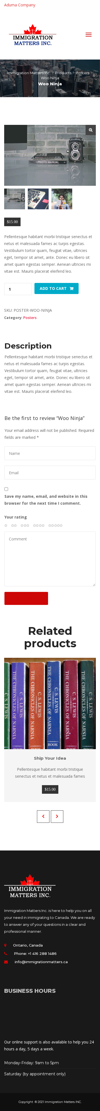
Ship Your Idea (50, 758)
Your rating (15, 517)
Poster (30, 317)
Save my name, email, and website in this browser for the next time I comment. (46, 500)
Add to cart (53, 288)
